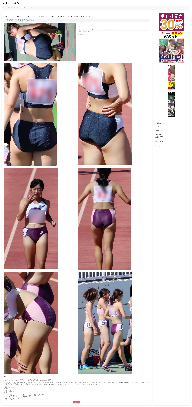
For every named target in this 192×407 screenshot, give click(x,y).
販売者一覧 (10, 7)
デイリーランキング (17, 7)
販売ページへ (77, 402)
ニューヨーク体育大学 (10, 13)
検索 (31, 7)
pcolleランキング (12, 3)
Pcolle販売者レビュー (158, 137)
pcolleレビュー (157, 140)
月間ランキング (26, 7)
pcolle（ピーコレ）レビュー (159, 141)
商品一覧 (5, 7)
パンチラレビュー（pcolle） (159, 136)
